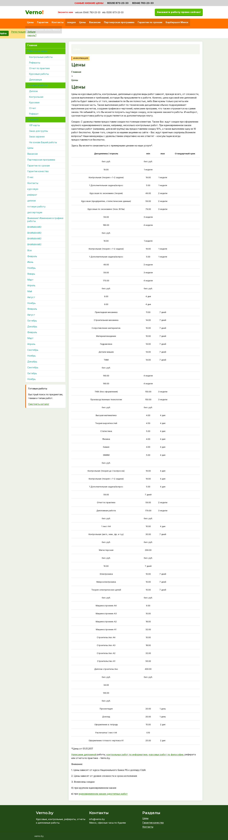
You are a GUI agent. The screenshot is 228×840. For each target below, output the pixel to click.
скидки (71, 22)
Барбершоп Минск (177, 22)
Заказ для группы (38, 131)
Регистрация (18, 31)
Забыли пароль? (31, 33)
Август (31, 297)
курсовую (32, 188)
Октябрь (32, 320)
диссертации (34, 212)
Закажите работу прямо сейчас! (179, 12)
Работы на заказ (37, 51)
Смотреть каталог (38, 404)
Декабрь (32, 326)
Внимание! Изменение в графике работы (45, 220)
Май (29, 291)
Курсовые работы (39, 74)
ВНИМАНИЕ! (34, 226)
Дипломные (35, 79)
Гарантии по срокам (150, 22)
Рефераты (34, 62)
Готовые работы (37, 85)
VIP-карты (34, 125)
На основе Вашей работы (43, 142)
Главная (32, 45)
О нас (30, 177)
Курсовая (34, 102)
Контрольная (36, 97)
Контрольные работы (41, 57)
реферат (32, 194)
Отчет (32, 108)
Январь (31, 273)
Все (29, 250)
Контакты (58, 22)
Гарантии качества (38, 171)
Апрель (31, 285)
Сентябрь (32, 349)
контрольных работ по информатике (127, 754)
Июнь (30, 262)
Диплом (33, 91)
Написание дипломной (83, 754)
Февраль (32, 256)
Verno (34, 12)
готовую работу (36, 206)
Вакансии (95, 22)
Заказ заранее (37, 136)
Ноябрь (31, 268)
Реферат (34, 114)
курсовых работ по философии (166, 754)
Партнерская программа (119, 22)
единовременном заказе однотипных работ (103, 793)
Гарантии (42, 22)
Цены (30, 22)
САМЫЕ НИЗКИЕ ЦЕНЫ (88, 3)
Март (30, 279)
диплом (31, 200)
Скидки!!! (33, 119)
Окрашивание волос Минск (43, 29)
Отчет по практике (39, 68)
